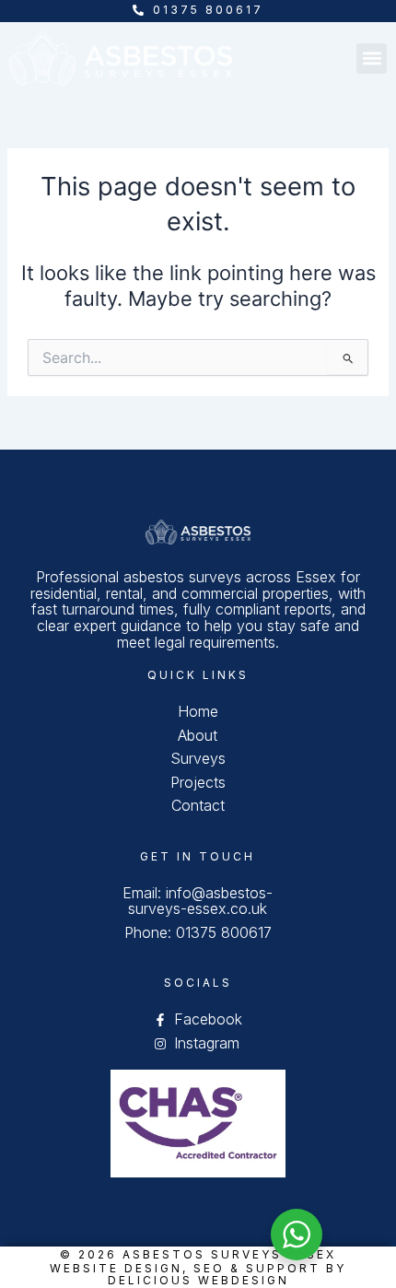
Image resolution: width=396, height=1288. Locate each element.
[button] (371, 58)
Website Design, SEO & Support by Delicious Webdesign (198, 1274)
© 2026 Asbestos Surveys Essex (198, 1254)
